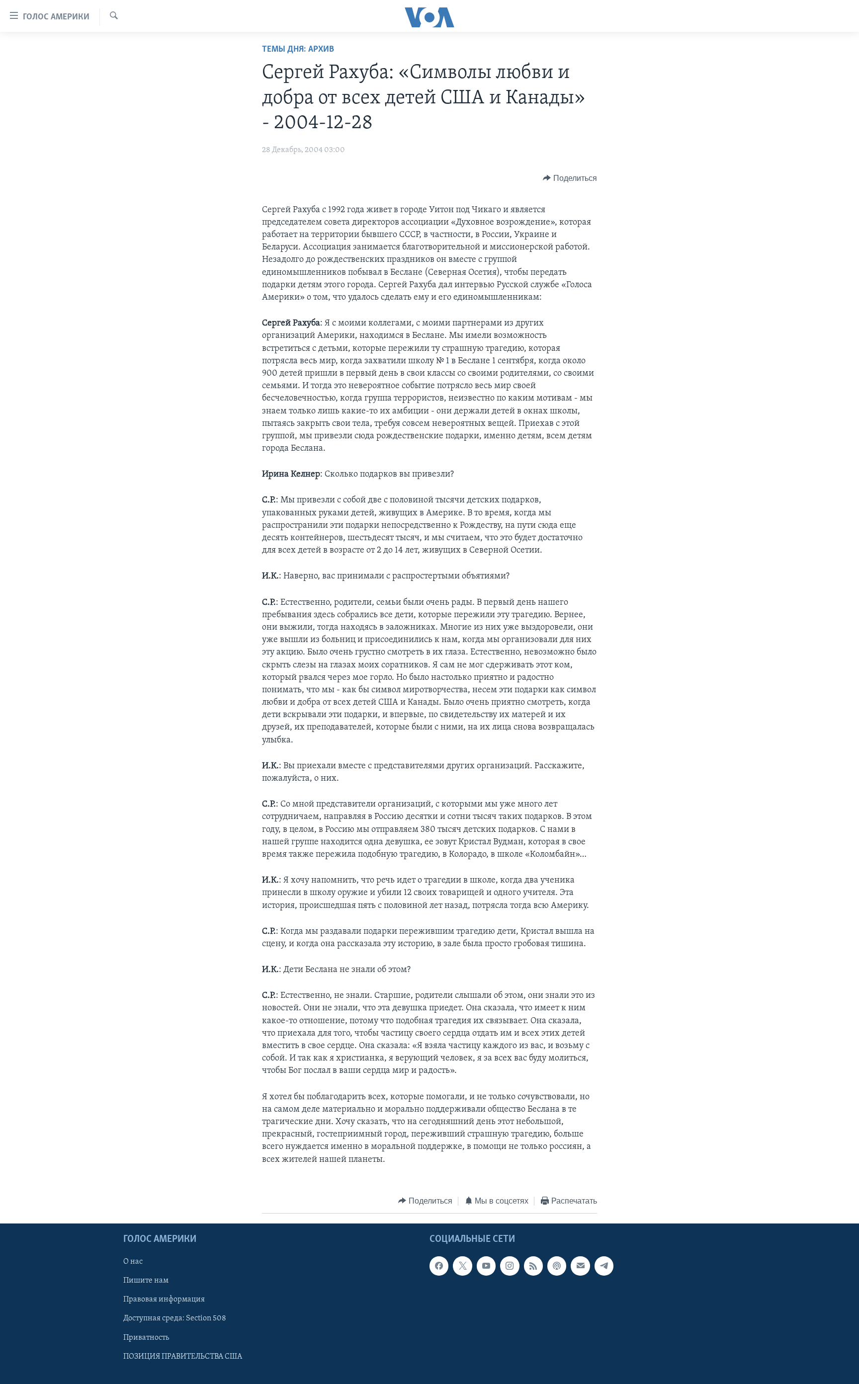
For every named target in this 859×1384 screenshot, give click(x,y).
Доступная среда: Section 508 (174, 1319)
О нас (133, 1262)
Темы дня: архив (298, 49)
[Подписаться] (580, 1266)
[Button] (570, 178)
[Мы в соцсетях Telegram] (604, 1266)
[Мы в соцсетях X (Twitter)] (462, 1266)
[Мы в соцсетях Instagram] (509, 1266)
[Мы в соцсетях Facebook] (439, 1266)
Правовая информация (164, 1300)
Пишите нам (146, 1281)
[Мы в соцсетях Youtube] (486, 1266)
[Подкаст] (556, 1266)
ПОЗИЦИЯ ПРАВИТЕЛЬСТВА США (182, 1357)
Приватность (146, 1338)
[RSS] (533, 1266)
